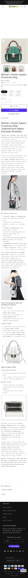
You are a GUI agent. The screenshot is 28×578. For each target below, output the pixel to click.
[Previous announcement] (2, 2)
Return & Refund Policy (9, 510)
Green (4, 91)
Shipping (3, 82)
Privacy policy (9, 573)
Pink (11, 95)
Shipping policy (15, 575)
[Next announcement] (25, 2)
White (11, 91)
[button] (2, 6)
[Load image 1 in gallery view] (7, 69)
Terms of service (19, 573)
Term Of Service (7, 520)
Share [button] (4, 494)
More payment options (14, 113)
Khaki (18, 91)
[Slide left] (1, 69)
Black (18, 95)
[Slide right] (26, 69)
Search (5, 517)
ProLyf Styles (11, 571)
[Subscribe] (22, 541)
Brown (4, 95)
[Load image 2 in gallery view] (14, 69)
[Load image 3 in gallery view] (21, 69)
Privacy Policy (7, 507)
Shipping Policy (7, 513)
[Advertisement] (14, 23)
